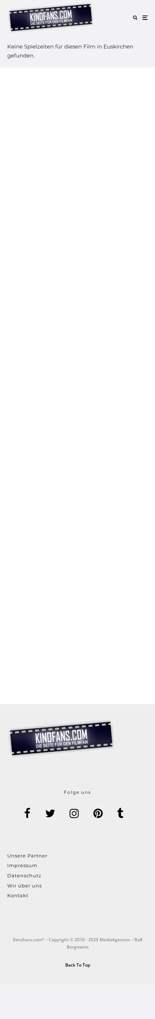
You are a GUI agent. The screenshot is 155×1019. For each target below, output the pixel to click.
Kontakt (17, 895)
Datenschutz (24, 875)
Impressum (22, 865)
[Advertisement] (77, 386)
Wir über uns (24, 886)
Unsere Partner (27, 856)
